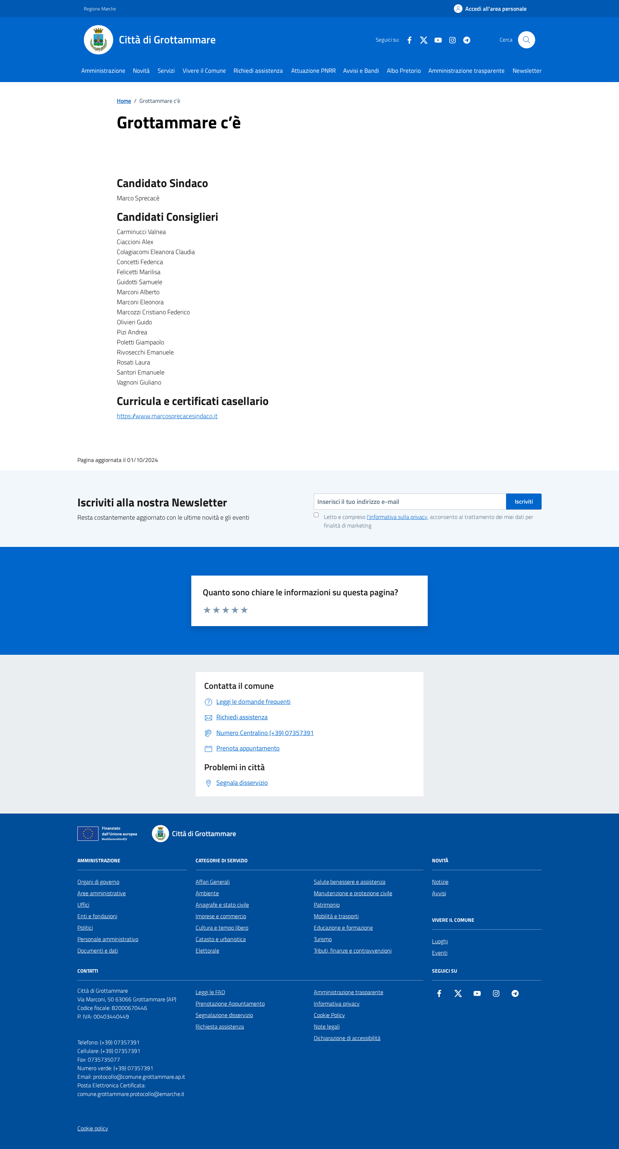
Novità (141, 70)
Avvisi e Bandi (361, 70)
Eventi (439, 952)
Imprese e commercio (221, 916)
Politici (85, 927)
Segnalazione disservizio (224, 1015)
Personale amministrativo (107, 939)
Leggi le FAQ (210, 992)
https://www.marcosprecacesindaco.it (167, 416)
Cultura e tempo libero (222, 927)
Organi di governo (98, 881)
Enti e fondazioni (97, 916)
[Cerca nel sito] (526, 39)
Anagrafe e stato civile (222, 904)
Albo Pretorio (404, 70)
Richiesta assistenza (220, 1026)
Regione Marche (100, 8)
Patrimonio (327, 904)
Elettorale (207, 950)
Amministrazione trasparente (466, 70)
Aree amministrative (101, 893)
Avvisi (439, 893)
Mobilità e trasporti (336, 916)
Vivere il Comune (204, 70)
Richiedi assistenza (258, 70)
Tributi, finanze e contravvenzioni (353, 950)
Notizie (440, 881)
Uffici (83, 904)
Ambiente (207, 893)
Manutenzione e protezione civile (353, 893)
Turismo (323, 939)
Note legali (327, 1026)
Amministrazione (103, 70)
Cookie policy (92, 1128)
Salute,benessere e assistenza (349, 881)
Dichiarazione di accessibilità (347, 1038)
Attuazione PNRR (313, 70)
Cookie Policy (329, 1015)
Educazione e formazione (343, 927)
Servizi (166, 70)
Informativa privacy (337, 1003)
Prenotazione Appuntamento (230, 1003)
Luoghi (440, 941)
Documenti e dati (97, 950)
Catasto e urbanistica (221, 939)
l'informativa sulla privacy (397, 516)
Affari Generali (213, 881)
